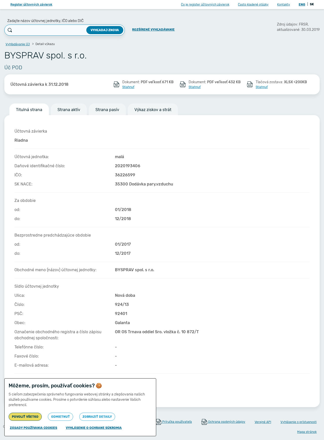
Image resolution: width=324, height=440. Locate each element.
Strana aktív (68, 109)
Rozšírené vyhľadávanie (153, 29)
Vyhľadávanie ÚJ (18, 44)
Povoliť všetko (25, 416)
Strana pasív (107, 109)
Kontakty (283, 4)
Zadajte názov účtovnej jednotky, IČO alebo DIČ (45, 21)
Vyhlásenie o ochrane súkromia (94, 428)
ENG (302, 4)
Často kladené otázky (253, 4)
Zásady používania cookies (33, 428)
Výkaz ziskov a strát (152, 109)
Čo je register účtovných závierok (205, 4)
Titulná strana (29, 109)
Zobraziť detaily (97, 416)
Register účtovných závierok (31, 4)
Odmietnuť (60, 416)
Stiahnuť (128, 87)
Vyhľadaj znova (105, 30)
